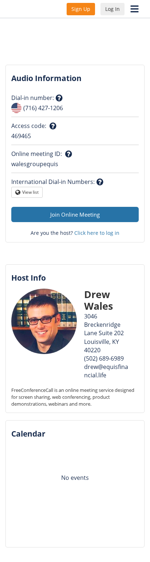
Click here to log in (96, 232)
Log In (112, 8)
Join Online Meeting (75, 214)
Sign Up (80, 8)
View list (30, 193)
